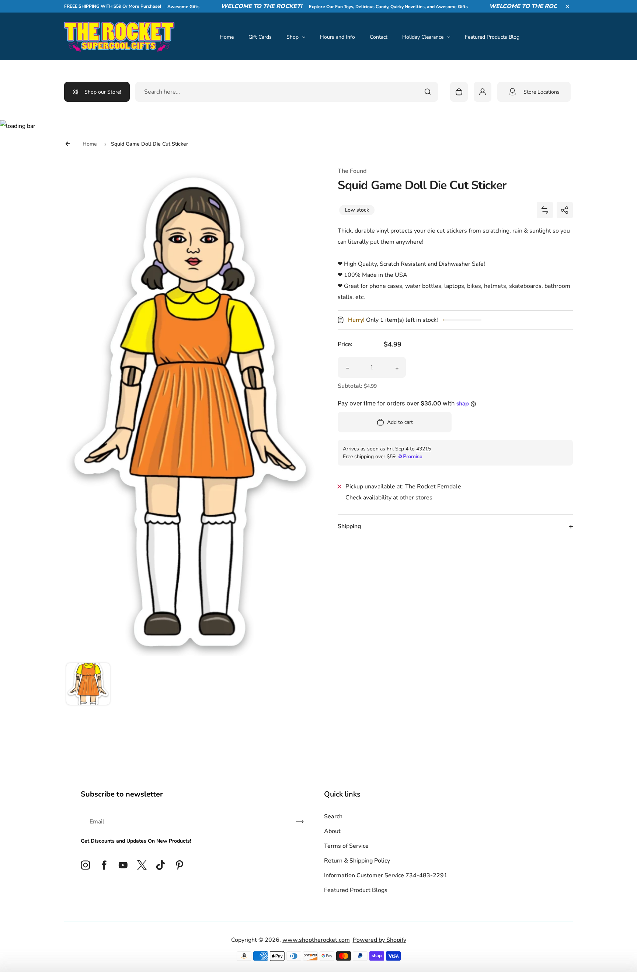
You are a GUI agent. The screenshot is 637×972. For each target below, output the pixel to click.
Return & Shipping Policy (357, 861)
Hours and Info (337, 37)
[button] (567, 6)
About (332, 831)
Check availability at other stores (388, 498)
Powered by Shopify (379, 940)
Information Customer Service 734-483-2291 (386, 875)
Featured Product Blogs (355, 890)
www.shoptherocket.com (316, 940)
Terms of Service (346, 846)
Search (333, 816)
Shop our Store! (102, 91)
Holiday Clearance (422, 37)
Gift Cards (260, 37)
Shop (292, 37)
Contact (378, 37)
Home (227, 37)
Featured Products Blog (492, 37)
